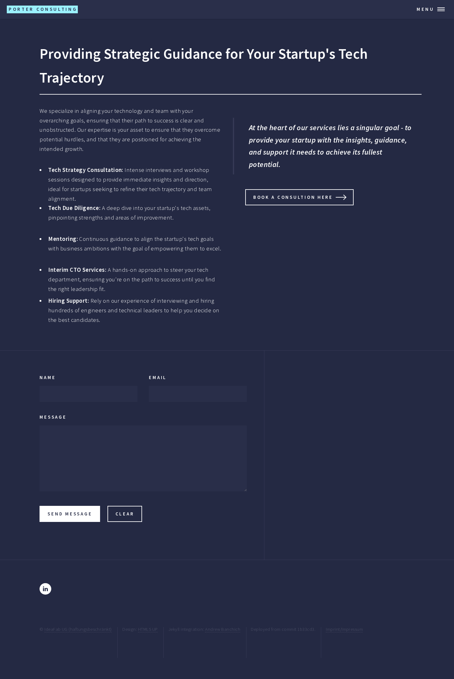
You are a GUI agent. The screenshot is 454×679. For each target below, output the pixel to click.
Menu (426, 9)
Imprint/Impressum (344, 629)
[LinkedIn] (45, 588)
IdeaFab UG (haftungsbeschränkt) (77, 629)
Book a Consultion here (293, 197)
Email (158, 377)
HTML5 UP (148, 629)
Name (48, 377)
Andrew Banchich (222, 629)
